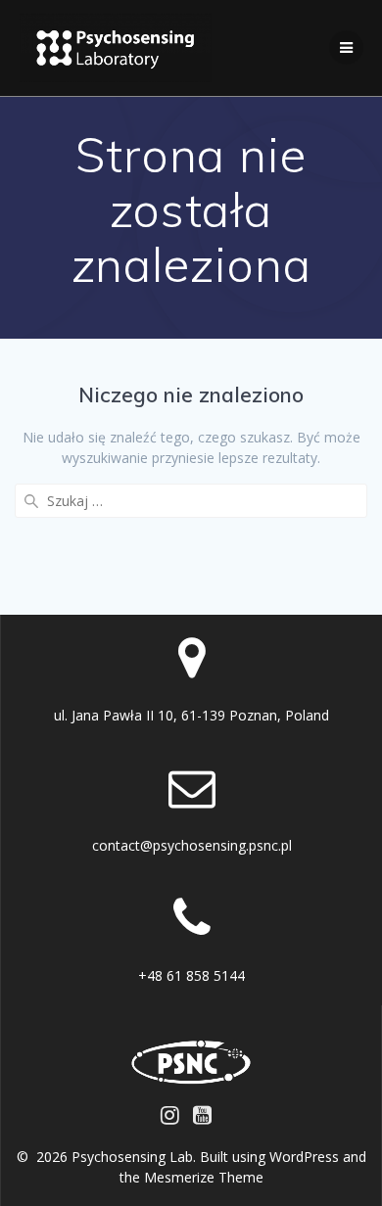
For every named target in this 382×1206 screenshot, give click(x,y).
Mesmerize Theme (203, 1177)
